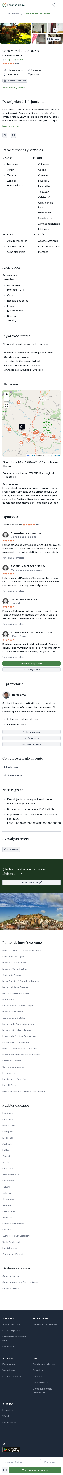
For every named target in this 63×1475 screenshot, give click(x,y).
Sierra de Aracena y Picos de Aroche (20, 1282)
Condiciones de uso (44, 1364)
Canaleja (6, 1156)
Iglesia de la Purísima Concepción (19, 1036)
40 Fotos (55, 39)
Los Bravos (7, 1113)
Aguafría (6, 1205)
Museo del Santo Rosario (15, 987)
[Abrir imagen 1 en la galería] (15, 33)
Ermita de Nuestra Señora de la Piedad (21, 950)
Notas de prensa (11, 1330)
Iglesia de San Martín (12, 1011)
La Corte (6, 1229)
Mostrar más (8, 126)
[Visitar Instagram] (13, 135)
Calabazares (8, 1211)
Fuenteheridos (9, 1248)
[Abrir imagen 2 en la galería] (39, 28)
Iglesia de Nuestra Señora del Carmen (21, 1054)
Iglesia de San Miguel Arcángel (17, 1030)
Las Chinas (7, 1168)
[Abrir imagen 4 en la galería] (39, 39)
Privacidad (38, 1370)
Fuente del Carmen (12, 1060)
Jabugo (6, 1186)
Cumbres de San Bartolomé (16, 1235)
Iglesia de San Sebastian (14, 968)
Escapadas (8, 1364)
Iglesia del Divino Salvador (15, 962)
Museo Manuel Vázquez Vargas (17, 1005)
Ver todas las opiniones (31, 663)
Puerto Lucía (8, 1125)
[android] (31, 1449)
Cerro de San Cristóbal (14, 1017)
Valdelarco (7, 1217)
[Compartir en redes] (53, 5)
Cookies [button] (37, 1376)
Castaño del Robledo (13, 1223)
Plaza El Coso (9, 1085)
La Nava (6, 1150)
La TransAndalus (10, 1288)
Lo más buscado (11, 1376)
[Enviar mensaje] (5, 1470)
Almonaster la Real (11, 1174)
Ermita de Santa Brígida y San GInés (20, 1048)
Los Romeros (9, 1180)
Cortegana (7, 1131)
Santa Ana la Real (11, 1242)
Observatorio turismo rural (14, 1338)
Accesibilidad (40, 1382)
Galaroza (6, 1193)
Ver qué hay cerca (14, 59)
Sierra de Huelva (10, 1276)
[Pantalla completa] (31, 423)
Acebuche (7, 1144)
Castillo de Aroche (11, 975)
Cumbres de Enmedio (13, 1254)
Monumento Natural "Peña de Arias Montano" (25, 1091)
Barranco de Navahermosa (15, 993)
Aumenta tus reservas (45, 1324)
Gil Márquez (8, 1199)
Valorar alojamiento (31, 669)
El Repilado (7, 1137)
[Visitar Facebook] (4, 135)
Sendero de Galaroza (13, 1066)
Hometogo (8, 1410)
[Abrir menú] (58, 5)
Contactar (8, 1346)
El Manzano (8, 999)
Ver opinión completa (13, 557)
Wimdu (6, 1416)
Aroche (6, 1162)
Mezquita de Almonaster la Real (18, 1024)
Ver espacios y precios (35, 1470)
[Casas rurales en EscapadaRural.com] (13, 5)
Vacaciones (8, 1370)
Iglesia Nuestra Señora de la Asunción (21, 981)
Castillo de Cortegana (13, 956)
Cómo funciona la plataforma (42, 1390)
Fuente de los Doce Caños (15, 1079)
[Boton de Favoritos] (55, 30)
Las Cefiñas (8, 1119)
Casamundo (9, 1422)
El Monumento (9, 1073)
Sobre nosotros (11, 1324)
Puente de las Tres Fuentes (15, 1042)
